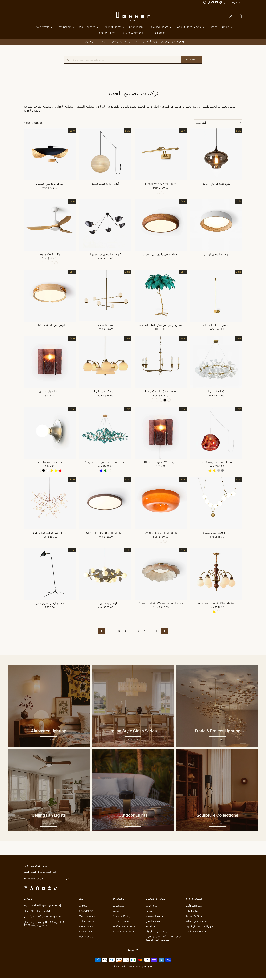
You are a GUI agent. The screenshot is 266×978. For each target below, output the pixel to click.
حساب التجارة (193, 911)
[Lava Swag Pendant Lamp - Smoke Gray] (222, 470)
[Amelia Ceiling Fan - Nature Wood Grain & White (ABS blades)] (47, 262)
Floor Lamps (86, 926)
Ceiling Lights (160, 26)
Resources (159, 32)
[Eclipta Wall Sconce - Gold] (51, 470)
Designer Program (196, 931)
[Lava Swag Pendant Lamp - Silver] (218, 470)
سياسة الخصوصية (154, 916)
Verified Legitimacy (124, 926)
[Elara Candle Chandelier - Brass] (152, 400)
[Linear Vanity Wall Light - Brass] (158, 192)
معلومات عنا (119, 905)
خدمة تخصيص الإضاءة (196, 921)
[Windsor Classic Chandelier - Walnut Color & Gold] (214, 611)
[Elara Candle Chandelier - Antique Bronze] (156, 400)
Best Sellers (64, 26)
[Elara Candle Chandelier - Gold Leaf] (160, 400)
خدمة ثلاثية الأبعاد (194, 905)
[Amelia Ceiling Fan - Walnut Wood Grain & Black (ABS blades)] (43, 262)
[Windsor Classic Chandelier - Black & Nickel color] (218, 611)
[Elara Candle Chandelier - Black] (164, 400)
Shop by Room (107, 32)
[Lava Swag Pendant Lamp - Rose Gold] (210, 470)
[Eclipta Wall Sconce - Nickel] (39, 470)
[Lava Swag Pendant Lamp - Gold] (214, 470)
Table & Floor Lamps (189, 26)
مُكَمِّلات (83, 905)
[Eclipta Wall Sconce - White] (47, 470)
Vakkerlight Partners (124, 931)
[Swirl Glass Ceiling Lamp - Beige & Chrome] (164, 541)
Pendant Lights (112, 26)
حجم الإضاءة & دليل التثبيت (199, 926)
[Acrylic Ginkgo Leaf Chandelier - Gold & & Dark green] (105, 470)
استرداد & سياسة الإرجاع (158, 931)
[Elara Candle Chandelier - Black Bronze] (169, 400)
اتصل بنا (116, 911)
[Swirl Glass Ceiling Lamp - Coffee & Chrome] (160, 541)
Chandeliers (136, 26)
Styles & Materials (134, 32)
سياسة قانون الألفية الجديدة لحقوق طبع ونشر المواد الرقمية (163, 938)
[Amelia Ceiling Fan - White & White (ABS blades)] (55, 262)
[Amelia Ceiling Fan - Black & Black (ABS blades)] (51, 262)
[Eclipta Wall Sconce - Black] (43, 470)
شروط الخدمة (152, 926)
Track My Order (195, 916)
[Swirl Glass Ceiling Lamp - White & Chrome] (156, 541)
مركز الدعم (151, 905)
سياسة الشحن (153, 921)
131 (155, 631)
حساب (149, 911)
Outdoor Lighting (219, 26)
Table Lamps (86, 921)
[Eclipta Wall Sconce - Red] (60, 470)
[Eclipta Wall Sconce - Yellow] (55, 470)
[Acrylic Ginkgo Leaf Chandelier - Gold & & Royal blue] (101, 470)
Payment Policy (122, 916)
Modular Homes (122, 921)
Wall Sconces (87, 26)
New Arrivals (42, 26)
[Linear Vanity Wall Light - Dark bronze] (162, 192)
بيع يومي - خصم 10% (49, 177)
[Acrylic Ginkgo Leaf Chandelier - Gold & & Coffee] (109, 470)
